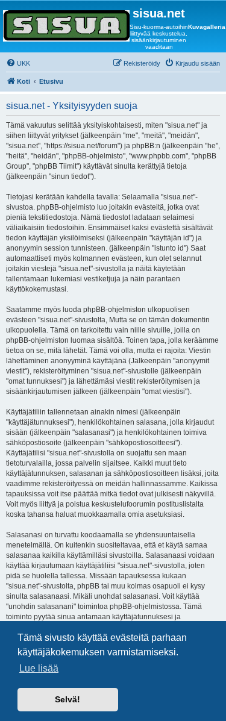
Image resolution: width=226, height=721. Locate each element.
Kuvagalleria (206, 26)
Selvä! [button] (67, 699)
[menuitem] (18, 63)
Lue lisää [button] (38, 668)
